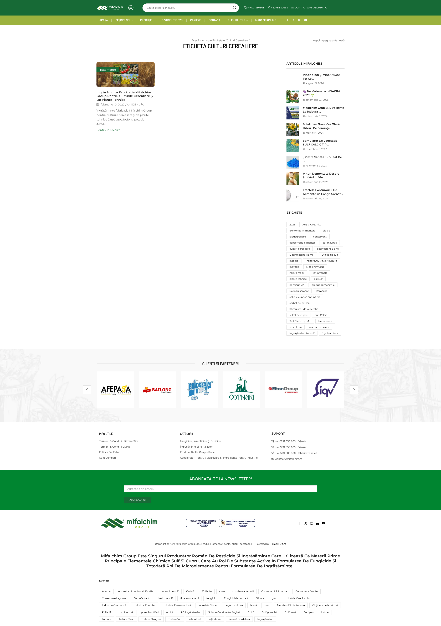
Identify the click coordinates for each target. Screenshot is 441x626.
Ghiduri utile (236, 20)
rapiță (169, 612)
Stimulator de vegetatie (303, 309)
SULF (251, 612)
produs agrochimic (323, 284)
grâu (274, 598)
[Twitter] (293, 20)
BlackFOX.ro (279, 544)
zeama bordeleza (319, 327)
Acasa (103, 20)
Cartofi (190, 591)
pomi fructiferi (150, 612)
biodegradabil (297, 236)
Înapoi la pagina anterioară (328, 40)
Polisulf (106, 612)
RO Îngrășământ (191, 612)
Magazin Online (265, 20)
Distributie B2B (172, 20)
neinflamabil (296, 272)
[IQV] (325, 389)
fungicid (211, 598)
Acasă (195, 40)
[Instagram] (299, 20)
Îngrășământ (265, 619)
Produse (146, 20)
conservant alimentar (302, 242)
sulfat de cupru (298, 315)
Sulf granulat (269, 612)
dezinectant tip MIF (328, 248)
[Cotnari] (241, 389)
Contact (214, 20)
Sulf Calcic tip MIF (300, 321)
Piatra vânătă (319, 272)
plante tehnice (298, 278)
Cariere (195, 20)
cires (222, 591)
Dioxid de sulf (330, 254)
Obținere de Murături (325, 605)
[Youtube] (305, 20)
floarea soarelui (189, 598)
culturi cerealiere (299, 248)
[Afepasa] (115, 389)
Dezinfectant (141, 598)
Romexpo (321, 290)
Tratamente (108, 69)
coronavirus (329, 242)
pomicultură (126, 612)
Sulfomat (290, 612)
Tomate (106, 619)
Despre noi (122, 20)
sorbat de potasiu (299, 303)
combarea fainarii (243, 591)
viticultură (195, 619)
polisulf (318, 278)
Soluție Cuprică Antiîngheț (224, 612)
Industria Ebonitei (144, 605)
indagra (294, 260)
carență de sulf (170, 591)
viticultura (295, 327)
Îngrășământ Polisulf (302, 333)
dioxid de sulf (165, 598)
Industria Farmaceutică (177, 605)
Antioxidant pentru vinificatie (135, 591)
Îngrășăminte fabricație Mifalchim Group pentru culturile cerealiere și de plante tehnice (124, 96)
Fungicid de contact (236, 598)
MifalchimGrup (315, 266)
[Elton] (283, 389)
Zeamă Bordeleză (239, 619)
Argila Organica (311, 224)
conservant (320, 236)
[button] (87, 389)
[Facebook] (287, 20)
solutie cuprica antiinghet (304, 297)
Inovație (294, 266)
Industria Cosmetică (114, 605)
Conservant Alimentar (274, 591)
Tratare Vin (174, 619)
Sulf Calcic (321, 315)
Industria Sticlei (207, 605)
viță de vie (215, 619)
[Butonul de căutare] (234, 8)
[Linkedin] (317, 523)
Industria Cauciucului (297, 598)
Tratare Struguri (151, 619)
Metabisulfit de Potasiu (291, 605)
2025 (292, 224)
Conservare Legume (114, 598)
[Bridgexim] (199, 389)
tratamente (325, 321)
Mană (253, 605)
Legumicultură (234, 605)
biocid (326, 230)
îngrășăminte (330, 333)
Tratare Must (126, 619)
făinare (260, 598)
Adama (106, 591)
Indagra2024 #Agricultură (321, 260)
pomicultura (296, 284)
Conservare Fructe (306, 591)
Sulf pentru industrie (316, 612)
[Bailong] (157, 389)
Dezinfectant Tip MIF (301, 254)
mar (266, 605)
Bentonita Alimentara (302, 230)
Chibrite (207, 591)
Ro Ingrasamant (299, 290)
